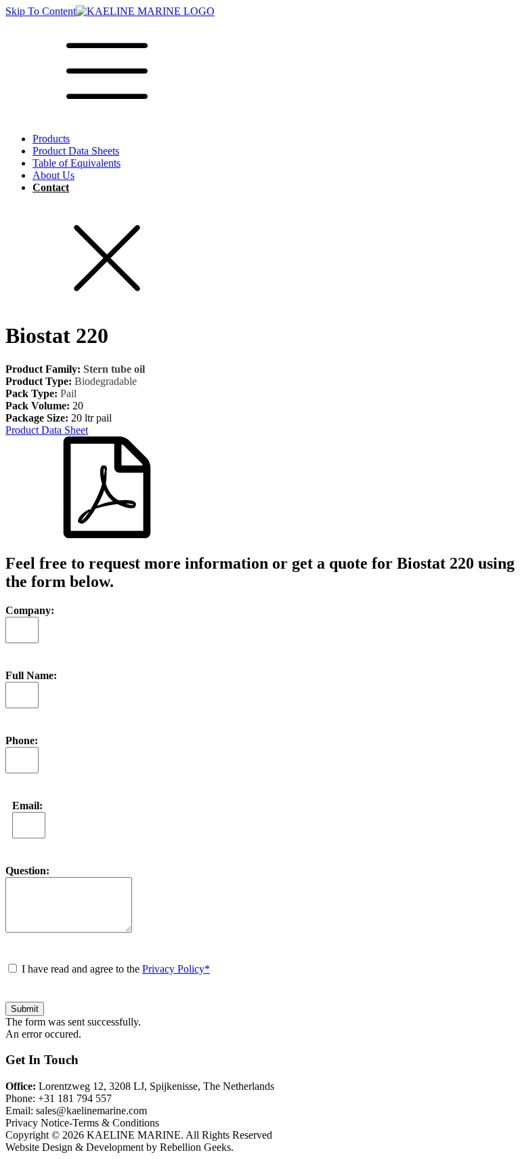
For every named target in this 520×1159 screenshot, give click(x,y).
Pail (68, 393)
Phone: (21, 740)
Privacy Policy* (176, 969)
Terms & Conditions (115, 1122)
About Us (53, 175)
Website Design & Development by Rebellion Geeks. (119, 1147)
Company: (29, 610)
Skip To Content (40, 11)
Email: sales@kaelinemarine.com (76, 1110)
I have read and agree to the (116, 969)
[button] (260, 482)
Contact (50, 187)
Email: (27, 805)
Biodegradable (105, 381)
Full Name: (31, 675)
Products (51, 138)
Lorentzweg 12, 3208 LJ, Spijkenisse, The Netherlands (139, 1086)
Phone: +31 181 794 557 (58, 1098)
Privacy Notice (37, 1122)
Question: (27, 870)
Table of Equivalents (76, 163)
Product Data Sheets (75, 151)
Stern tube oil (114, 369)
